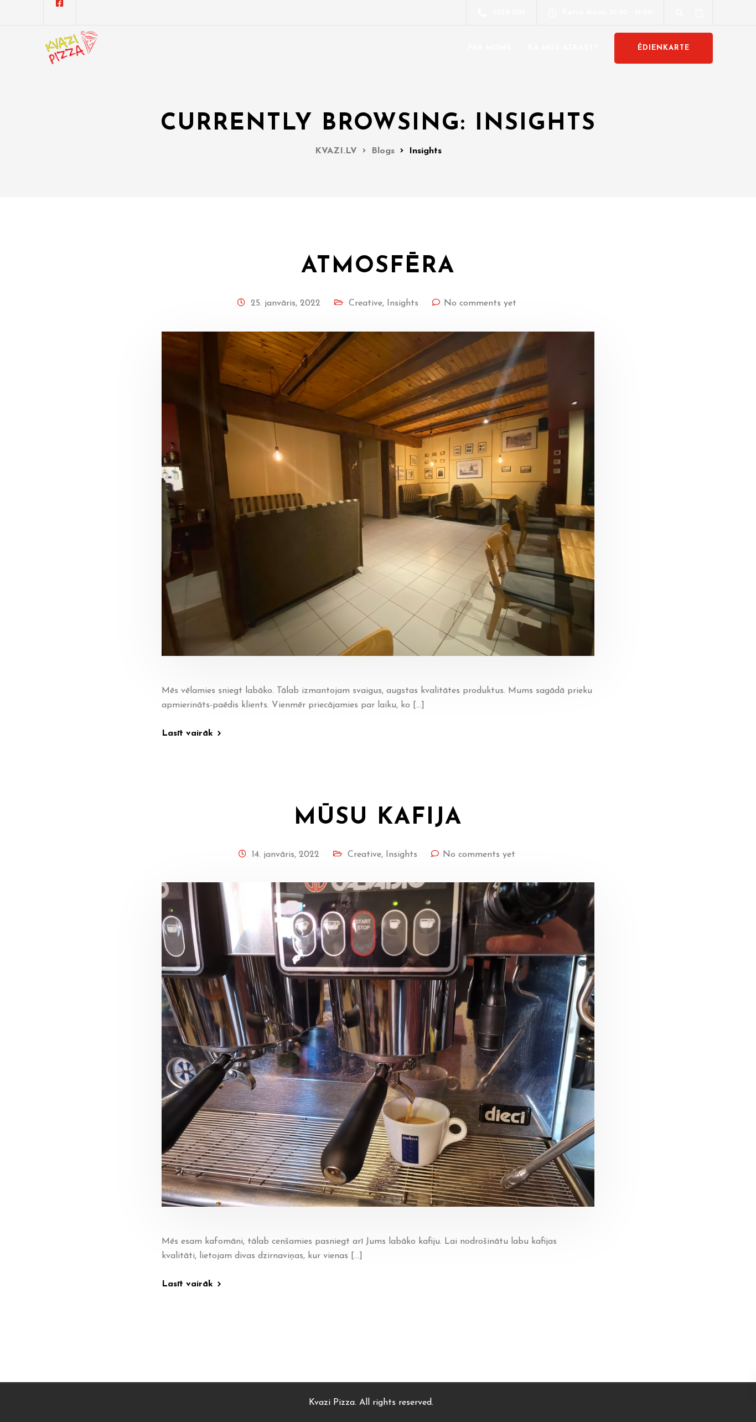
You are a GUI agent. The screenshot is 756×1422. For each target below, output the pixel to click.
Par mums (489, 47)
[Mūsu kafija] (378, 1057)
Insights (402, 303)
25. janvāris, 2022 (285, 303)
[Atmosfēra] (378, 507)
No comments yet (480, 303)
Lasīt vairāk (187, 733)
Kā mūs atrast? (563, 47)
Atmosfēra (378, 266)
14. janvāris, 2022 (285, 854)
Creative (365, 303)
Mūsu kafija (378, 818)
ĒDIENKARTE (664, 47)
